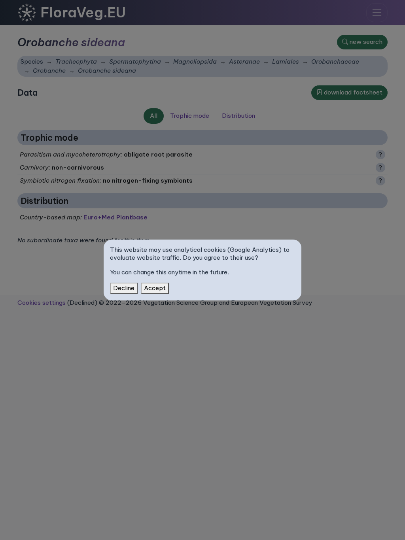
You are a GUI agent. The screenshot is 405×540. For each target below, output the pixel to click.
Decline (123, 288)
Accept (155, 288)
